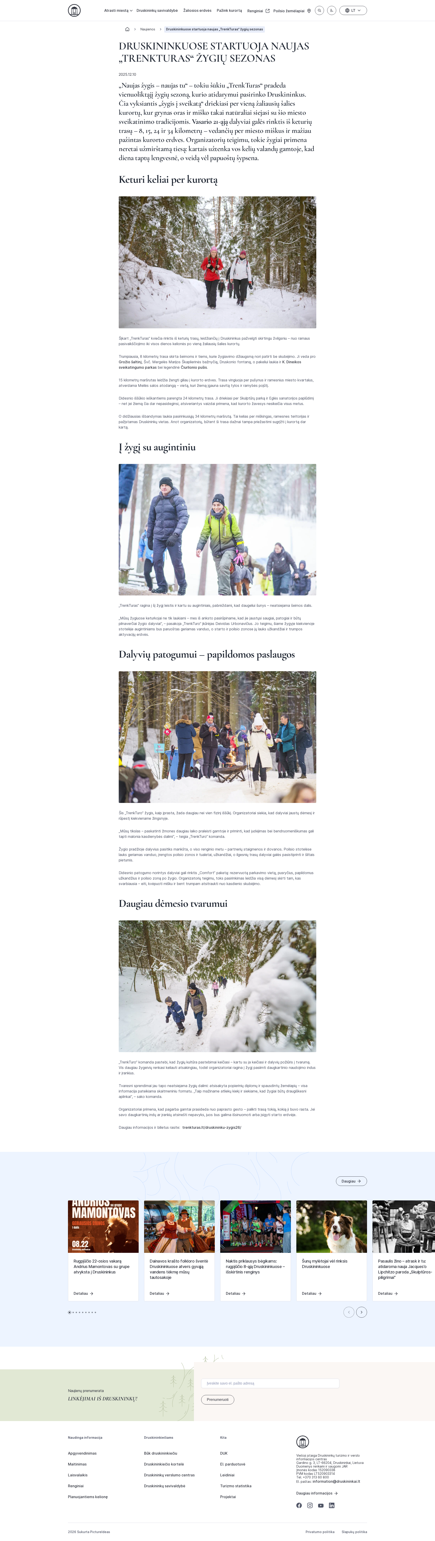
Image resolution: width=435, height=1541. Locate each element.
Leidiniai (227, 1475)
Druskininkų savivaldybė (157, 10)
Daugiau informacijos (314, 1493)
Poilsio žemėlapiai (289, 11)
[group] (103, 1250)
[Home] (127, 30)
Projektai (228, 1497)
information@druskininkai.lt (336, 1481)
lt (353, 10)
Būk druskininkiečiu (160, 1453)
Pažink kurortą (229, 10)
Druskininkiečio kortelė (164, 1464)
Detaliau (81, 1293)
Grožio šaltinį (130, 362)
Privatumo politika (320, 1532)
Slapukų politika (354, 1532)
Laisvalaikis (77, 1475)
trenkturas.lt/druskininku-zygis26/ (211, 1127)
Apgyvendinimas (82, 1453)
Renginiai (255, 11)
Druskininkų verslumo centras (169, 1475)
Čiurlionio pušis (194, 367)
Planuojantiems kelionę (88, 1497)
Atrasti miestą (116, 10)
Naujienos (147, 29)
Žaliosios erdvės (197, 10)
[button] (348, 1312)
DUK (223, 1453)
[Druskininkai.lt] (74, 10)
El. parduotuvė (232, 1464)
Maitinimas (77, 1464)
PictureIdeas (100, 1532)
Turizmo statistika (235, 1486)
